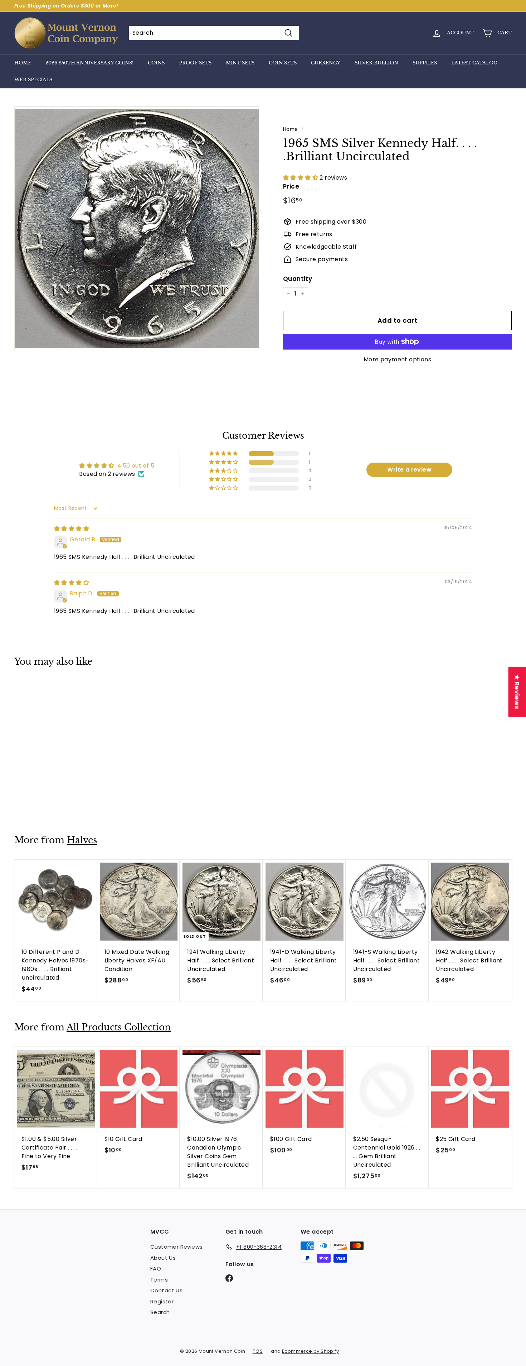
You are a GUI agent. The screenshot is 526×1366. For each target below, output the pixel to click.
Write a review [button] (409, 469)
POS (258, 1351)
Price (291, 186)
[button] (301, 178)
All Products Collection (119, 1027)
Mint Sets (240, 63)
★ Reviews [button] (517, 691)
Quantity (297, 278)
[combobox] (214, 33)
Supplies (425, 63)
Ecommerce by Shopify (310, 1351)
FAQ (155, 1268)
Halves (82, 840)
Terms (159, 1279)
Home (22, 63)
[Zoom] (137, 229)
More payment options (397, 359)
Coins (156, 63)
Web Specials (33, 80)
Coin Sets (283, 63)
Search (160, 1312)
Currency (325, 63)
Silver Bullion (376, 63)
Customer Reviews (176, 1246)
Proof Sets (195, 63)
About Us (163, 1258)
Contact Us (166, 1290)
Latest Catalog (474, 63)
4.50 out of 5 (135, 466)
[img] (71, 529)
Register (162, 1301)
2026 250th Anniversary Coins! (89, 63)
